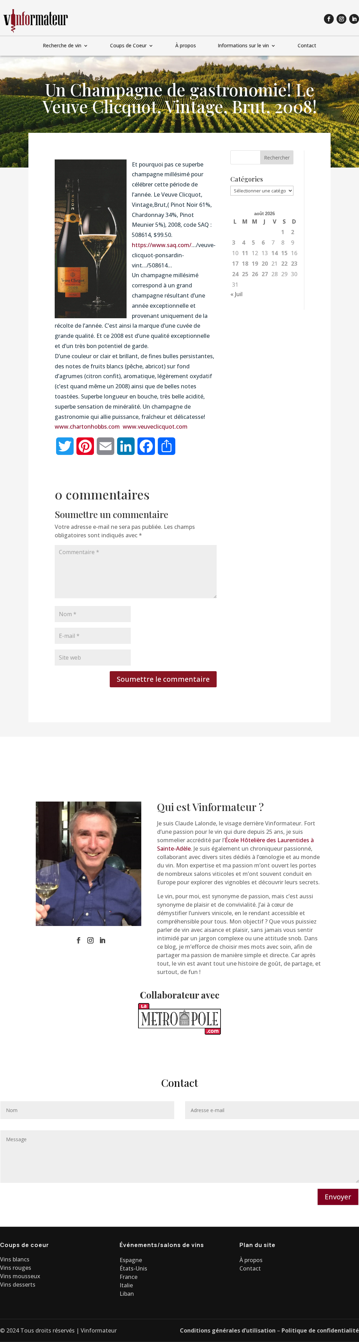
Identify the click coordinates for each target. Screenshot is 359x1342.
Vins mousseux (20, 1276)
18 (245, 263)
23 (294, 263)
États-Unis (133, 1268)
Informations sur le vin (243, 46)
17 (235, 263)
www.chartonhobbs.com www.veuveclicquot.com (121, 426)
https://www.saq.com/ (161, 245)
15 (284, 253)
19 (255, 263)
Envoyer (338, 1196)
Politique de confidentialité (320, 1330)
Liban (127, 1293)
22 (284, 263)
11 (245, 253)
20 (265, 263)
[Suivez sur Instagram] (341, 19)
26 (255, 274)
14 (274, 253)
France (128, 1277)
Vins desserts (17, 1284)
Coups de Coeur (128, 46)
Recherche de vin (62, 46)
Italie (126, 1285)
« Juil (236, 294)
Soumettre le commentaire (163, 679)
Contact (307, 46)
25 (245, 274)
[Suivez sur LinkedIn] (354, 19)
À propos (185, 46)
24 (235, 274)
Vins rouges (15, 1268)
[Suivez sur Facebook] (329, 19)
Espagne (131, 1260)
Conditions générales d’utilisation (228, 1330)
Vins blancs (14, 1259)
